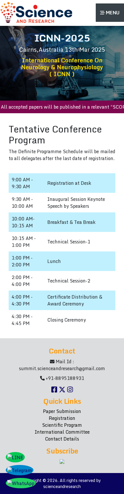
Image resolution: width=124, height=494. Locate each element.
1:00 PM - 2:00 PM (22, 261)
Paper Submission (62, 411)
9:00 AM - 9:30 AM (22, 183)
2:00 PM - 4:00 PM (22, 281)
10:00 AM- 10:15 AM (23, 222)
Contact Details (62, 439)
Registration (62, 418)
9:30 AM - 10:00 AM (22, 202)
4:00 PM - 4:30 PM (22, 300)
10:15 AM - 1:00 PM (24, 241)
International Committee (62, 432)
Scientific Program (62, 425)
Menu (112, 12)
